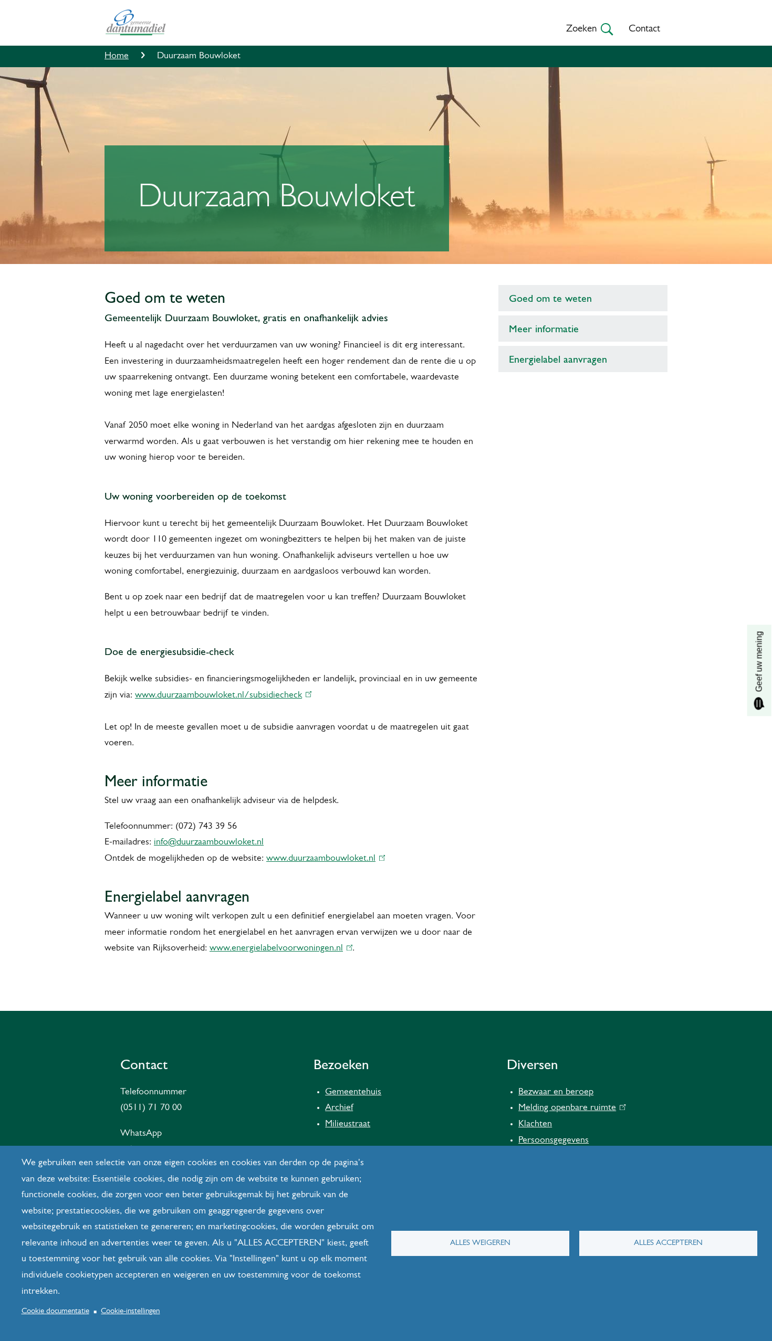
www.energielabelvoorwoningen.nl (279, 948)
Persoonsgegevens (553, 1140)
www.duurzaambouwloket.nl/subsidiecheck (221, 695)
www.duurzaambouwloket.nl (323, 858)
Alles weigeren (480, 1243)
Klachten (535, 1124)
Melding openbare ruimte (569, 1108)
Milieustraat (347, 1124)
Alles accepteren (668, 1243)
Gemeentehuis (353, 1092)
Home (117, 56)
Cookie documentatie (55, 1311)
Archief (339, 1108)
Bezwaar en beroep (555, 1092)
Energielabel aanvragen (558, 359)
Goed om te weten (550, 298)
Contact (644, 29)
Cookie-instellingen (130, 1311)
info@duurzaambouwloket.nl (209, 842)
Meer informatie (544, 328)
